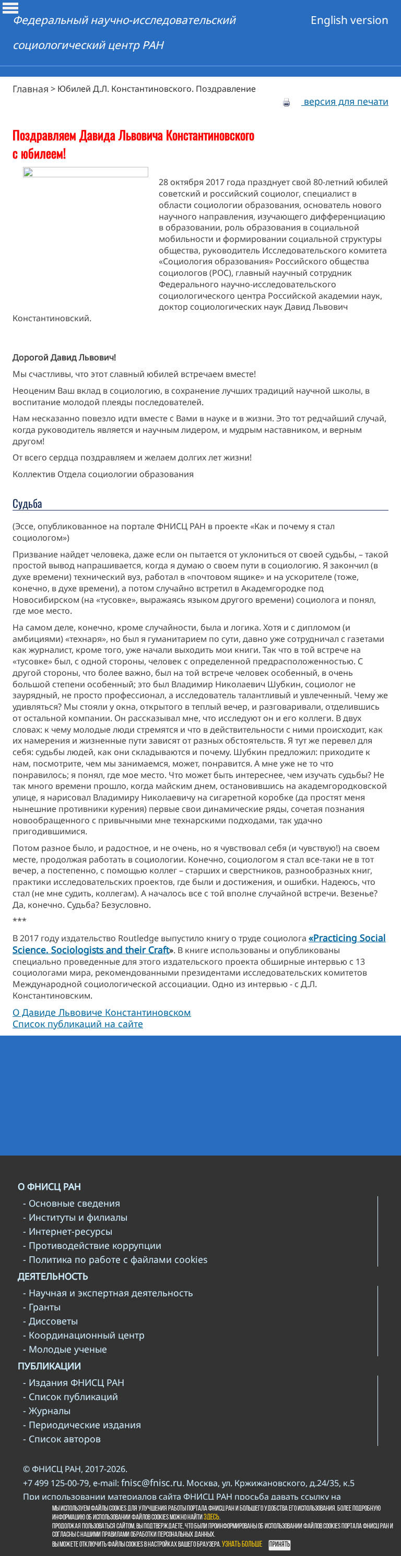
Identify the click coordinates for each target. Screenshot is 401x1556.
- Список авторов (62, 1438)
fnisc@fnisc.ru (151, 1482)
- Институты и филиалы (75, 1217)
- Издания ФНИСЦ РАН (73, 1382)
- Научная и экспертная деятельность (108, 1292)
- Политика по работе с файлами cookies (115, 1259)
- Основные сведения (71, 1203)
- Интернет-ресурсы (67, 1231)
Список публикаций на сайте (78, 1023)
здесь (211, 1518)
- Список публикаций (70, 1396)
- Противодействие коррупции (92, 1245)
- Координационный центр (84, 1335)
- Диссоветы (50, 1321)
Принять (279, 1545)
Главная (31, 88)
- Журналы (46, 1410)
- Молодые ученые (65, 1349)
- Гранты (42, 1306)
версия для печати (344, 101)
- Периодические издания (82, 1424)
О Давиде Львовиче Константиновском (102, 1012)
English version (349, 20)
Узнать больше (242, 1545)
